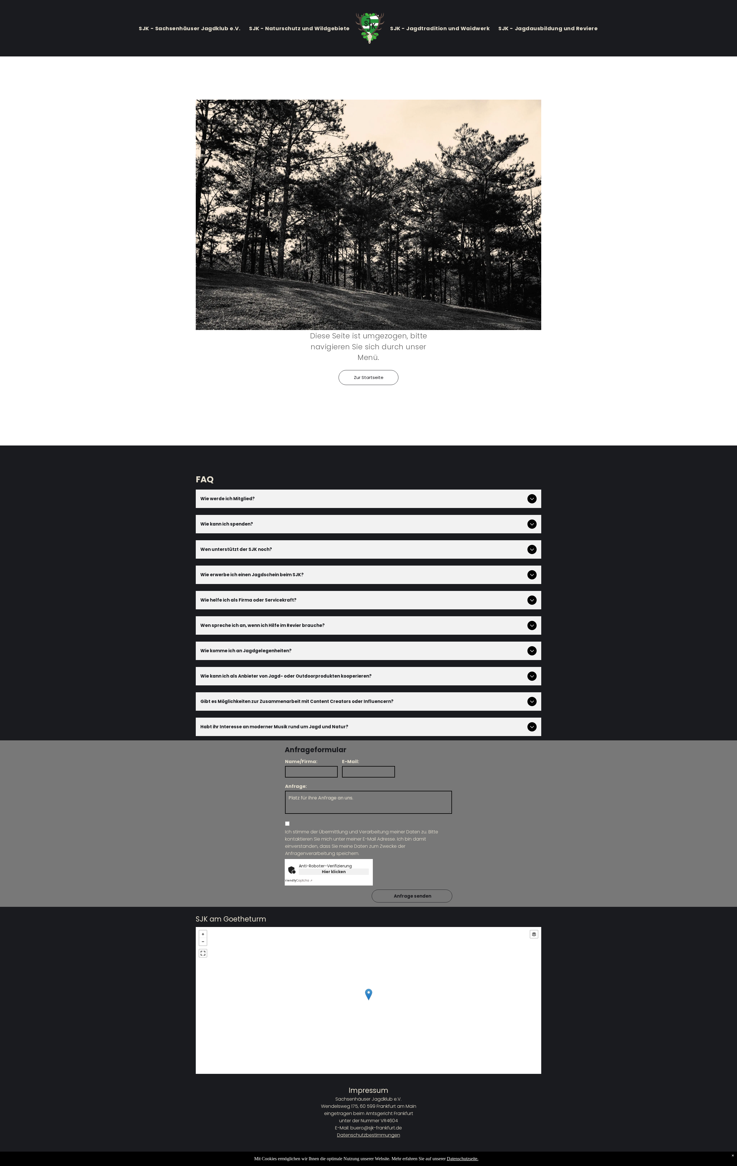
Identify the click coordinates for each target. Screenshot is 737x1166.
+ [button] (203, 934)
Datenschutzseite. (462, 1158)
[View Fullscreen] (203, 953)
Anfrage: (296, 786)
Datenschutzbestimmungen (368, 1135)
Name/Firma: (301, 761)
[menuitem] (189, 28)
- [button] (203, 941)
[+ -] (368, 1000)
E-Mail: (350, 761)
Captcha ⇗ (297, 880)
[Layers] (534, 934)
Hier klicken (334, 872)
